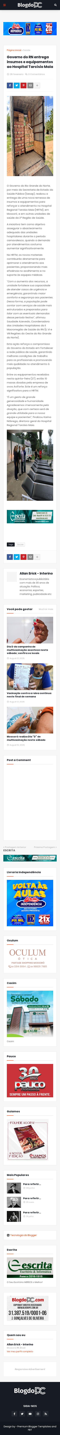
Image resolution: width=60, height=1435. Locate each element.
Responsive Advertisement (30, 1369)
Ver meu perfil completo (20, 1351)
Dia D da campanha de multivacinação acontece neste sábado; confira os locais (27, 650)
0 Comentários (36, 74)
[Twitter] (17, 85)
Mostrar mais (46, 609)
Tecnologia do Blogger (23, 1235)
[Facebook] (10, 85)
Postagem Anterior (15, 847)
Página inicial (14, 50)
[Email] (30, 85)
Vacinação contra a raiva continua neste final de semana (29, 695)
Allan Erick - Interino (36, 573)
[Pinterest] (23, 85)
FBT (30, 1429)
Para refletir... (32, 1184)
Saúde (26, 50)
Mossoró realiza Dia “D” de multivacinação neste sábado (26, 738)
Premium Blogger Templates (34, 1426)
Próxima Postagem (44, 847)
